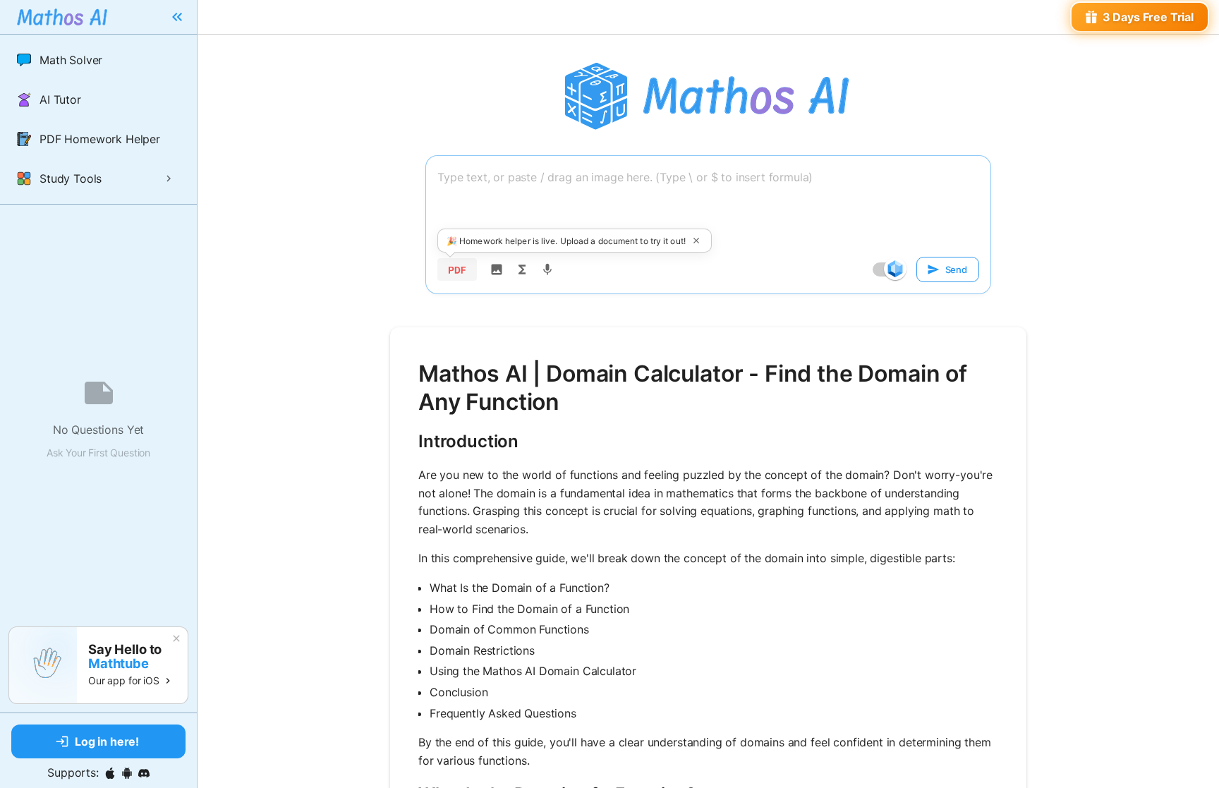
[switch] (895, 268)
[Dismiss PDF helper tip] (696, 240)
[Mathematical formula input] (522, 269)
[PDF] (457, 269)
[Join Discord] (144, 773)
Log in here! (107, 741)
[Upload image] (496, 269)
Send (956, 269)
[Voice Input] (547, 269)
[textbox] (708, 202)
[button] (98, 60)
